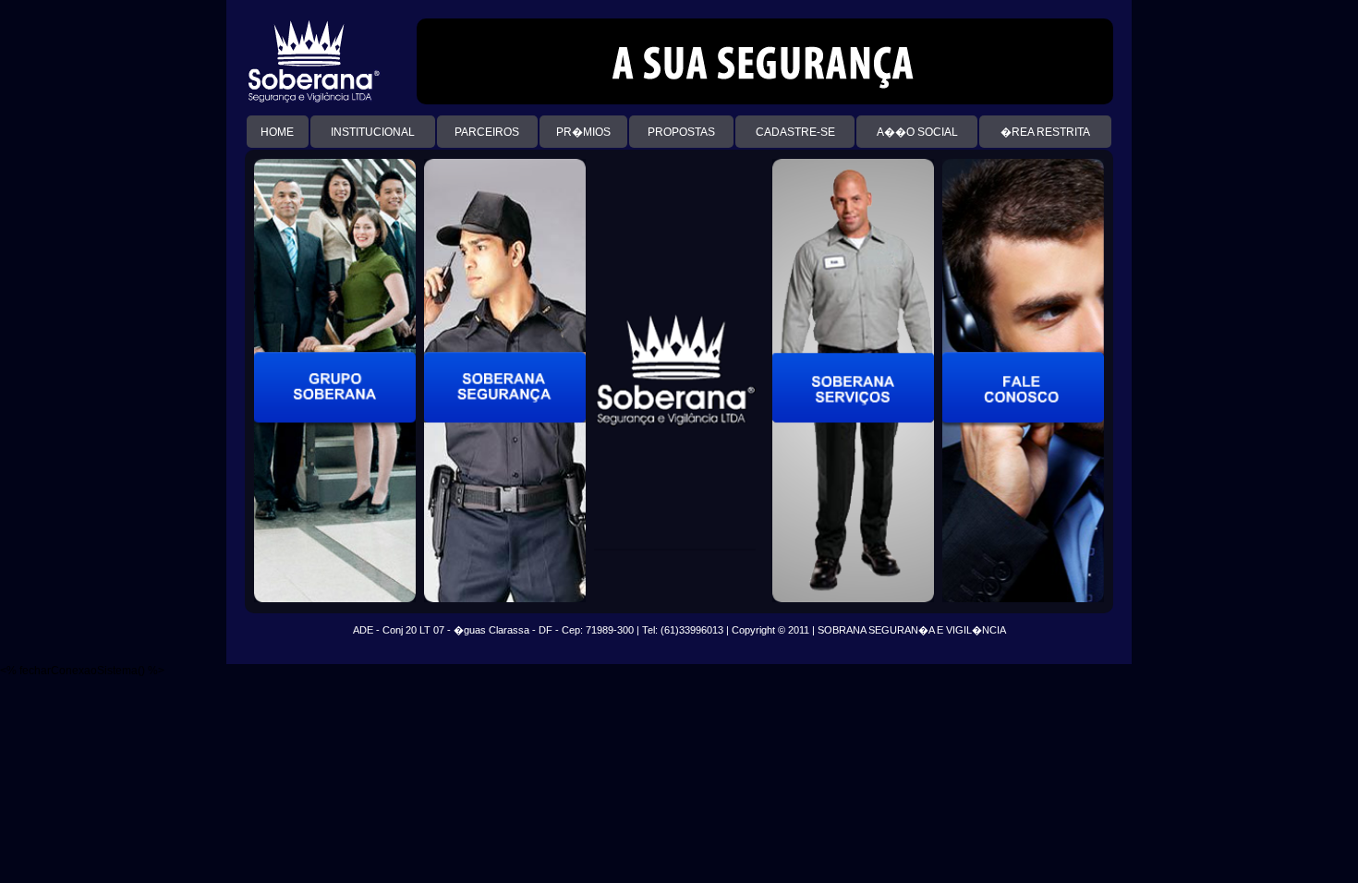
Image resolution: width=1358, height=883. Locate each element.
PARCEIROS (487, 132)
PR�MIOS (583, 132)
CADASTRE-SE (795, 132)
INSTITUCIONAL (373, 132)
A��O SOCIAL (917, 132)
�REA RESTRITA (1045, 132)
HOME (277, 132)
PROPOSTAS (681, 132)
